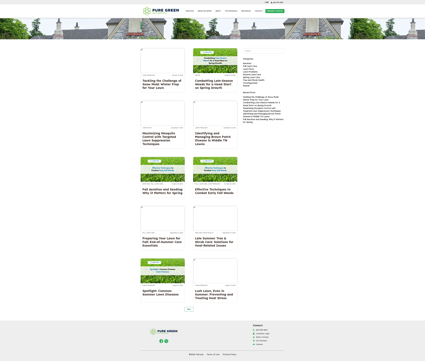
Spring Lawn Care (251, 77)
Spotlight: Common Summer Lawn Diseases (160, 292)
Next (189, 309)
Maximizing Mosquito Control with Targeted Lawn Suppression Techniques (159, 138)
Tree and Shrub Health (204, 233)
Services (190, 11)
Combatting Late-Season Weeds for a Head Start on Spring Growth (214, 84)
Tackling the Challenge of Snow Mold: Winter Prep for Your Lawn (161, 84)
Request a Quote (275, 11)
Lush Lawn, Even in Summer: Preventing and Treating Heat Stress (214, 294)
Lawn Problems (148, 75)
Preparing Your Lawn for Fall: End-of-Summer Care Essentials (162, 241)
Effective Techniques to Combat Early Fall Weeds (214, 191)
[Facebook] (161, 340)
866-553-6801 (278, 2)
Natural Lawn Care (252, 74)
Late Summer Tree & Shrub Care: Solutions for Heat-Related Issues (214, 241)
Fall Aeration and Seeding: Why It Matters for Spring (162, 191)
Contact (259, 11)
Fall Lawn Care (157, 184)
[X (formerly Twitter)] (166, 340)
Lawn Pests (147, 128)
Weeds (197, 75)
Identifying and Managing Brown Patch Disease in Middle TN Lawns (213, 138)
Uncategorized (250, 83)
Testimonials (231, 11)
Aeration (146, 184)
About (218, 11)
